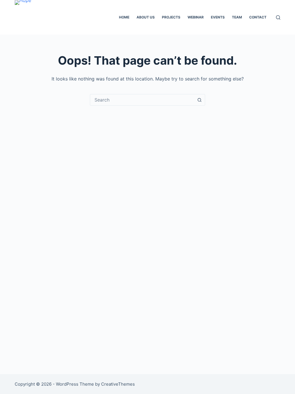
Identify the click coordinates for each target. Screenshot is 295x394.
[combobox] (142, 100)
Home (124, 17)
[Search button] (199, 99)
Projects (171, 17)
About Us (146, 17)
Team (237, 17)
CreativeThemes (118, 384)
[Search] (278, 17)
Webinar (196, 17)
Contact (257, 17)
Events (218, 17)
